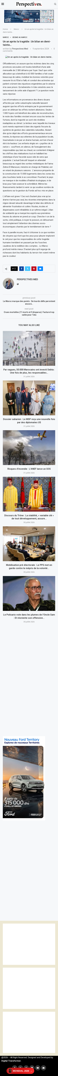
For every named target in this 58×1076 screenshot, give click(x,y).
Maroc (16, 29)
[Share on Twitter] (27, 268)
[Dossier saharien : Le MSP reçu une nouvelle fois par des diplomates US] (29, 398)
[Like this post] (15, 268)
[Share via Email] (40, 268)
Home (5, 29)
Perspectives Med (20, 49)
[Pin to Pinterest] (33, 268)
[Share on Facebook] (21, 268)
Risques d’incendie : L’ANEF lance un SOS (29, 469)
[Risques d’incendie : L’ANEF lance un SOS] (29, 447)
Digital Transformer (11, 1061)
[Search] (55, 4)
